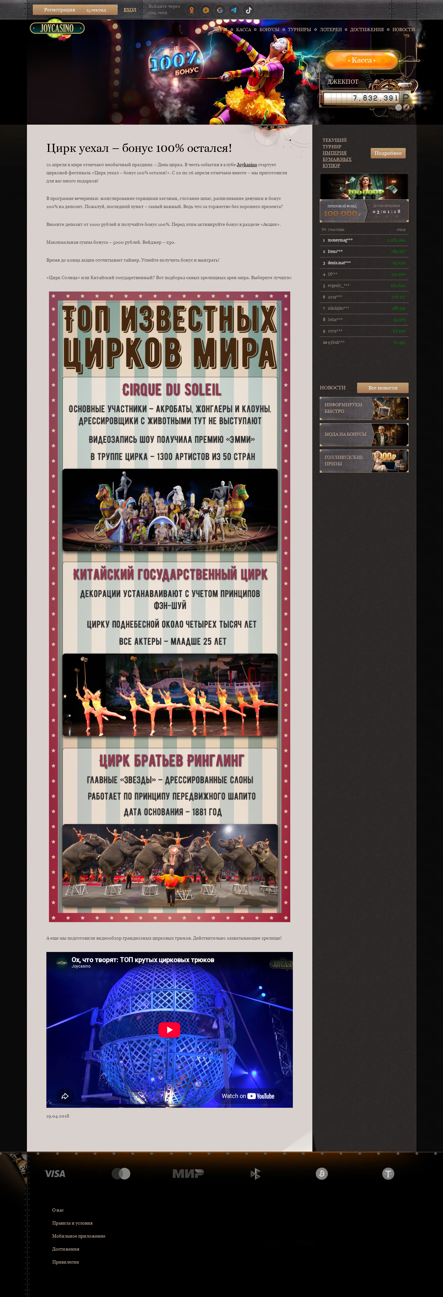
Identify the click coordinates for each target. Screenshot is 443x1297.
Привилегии (65, 1262)
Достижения (65, 1249)
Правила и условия (72, 1223)
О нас (58, 1210)
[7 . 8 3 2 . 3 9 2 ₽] (361, 98)
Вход (130, 9)
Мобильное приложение (78, 1236)
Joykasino (247, 164)
